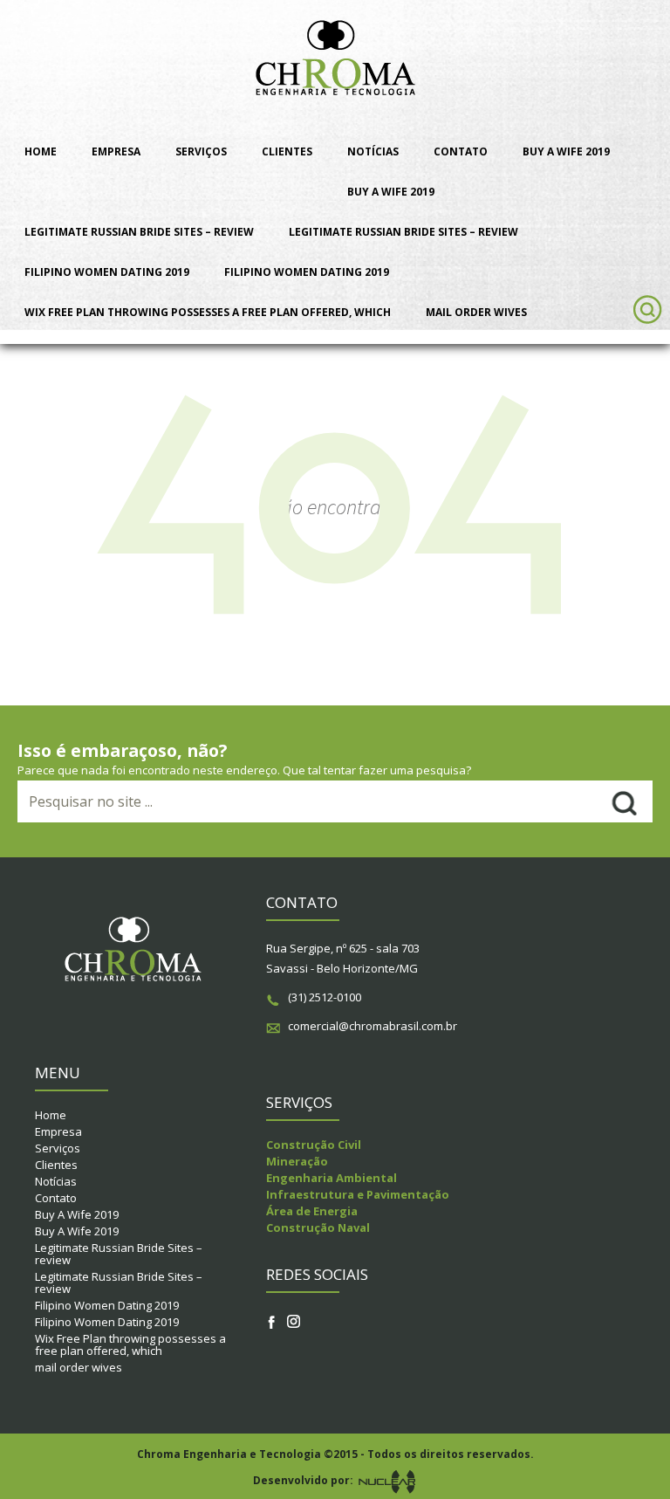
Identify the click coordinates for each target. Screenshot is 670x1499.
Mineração (297, 1161)
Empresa (116, 151)
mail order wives (476, 312)
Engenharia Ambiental (331, 1178)
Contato (461, 151)
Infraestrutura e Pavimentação (357, 1194)
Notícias (373, 151)
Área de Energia (312, 1211)
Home (40, 151)
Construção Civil (313, 1144)
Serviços (201, 151)
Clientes (287, 151)
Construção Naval (318, 1227)
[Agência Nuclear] (386, 1481)
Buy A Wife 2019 (566, 151)
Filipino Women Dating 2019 (106, 272)
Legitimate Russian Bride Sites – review (139, 231)
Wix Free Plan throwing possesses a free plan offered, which (207, 312)
